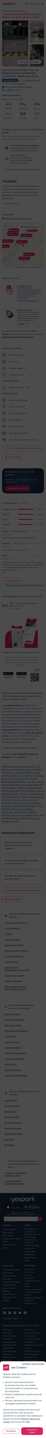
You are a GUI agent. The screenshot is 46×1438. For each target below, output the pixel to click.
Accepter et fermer (32, 1431)
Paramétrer (11, 1431)
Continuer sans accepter (33, 1363)
